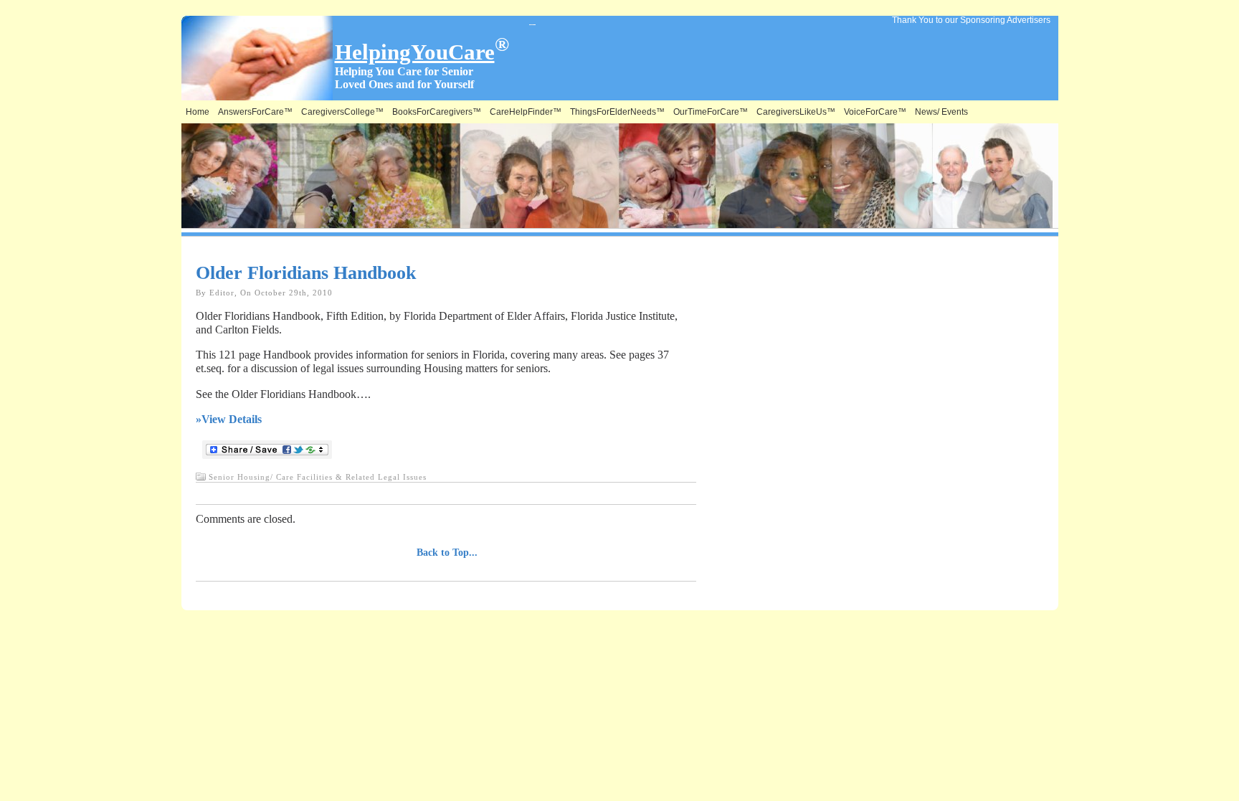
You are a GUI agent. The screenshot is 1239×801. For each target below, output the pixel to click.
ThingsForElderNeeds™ (617, 112)
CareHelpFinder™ (525, 112)
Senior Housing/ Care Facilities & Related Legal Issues (318, 477)
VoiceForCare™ (875, 112)
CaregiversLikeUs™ (795, 112)
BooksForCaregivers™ (436, 112)
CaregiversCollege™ (342, 112)
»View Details (229, 419)
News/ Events (941, 112)
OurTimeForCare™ (710, 112)
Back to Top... (447, 552)
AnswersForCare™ (255, 112)
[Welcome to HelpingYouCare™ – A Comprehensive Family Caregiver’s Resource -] (536, 21)
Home (197, 112)
